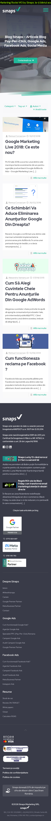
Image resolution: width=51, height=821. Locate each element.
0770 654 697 (11, 539)
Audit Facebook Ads (11, 675)
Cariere (5, 597)
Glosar (5, 712)
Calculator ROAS (9, 716)
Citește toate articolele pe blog (25, 510)
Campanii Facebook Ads (12, 670)
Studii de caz (8, 698)
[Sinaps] (25, 10)
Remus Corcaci (15, 136)
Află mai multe (39, 177)
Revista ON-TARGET (11, 703)
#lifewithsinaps (9, 592)
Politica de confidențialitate (15, 772)
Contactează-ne (24, 60)
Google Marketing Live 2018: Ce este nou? (22, 147)
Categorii (9, 106)
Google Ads (9, 618)
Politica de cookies (11, 777)
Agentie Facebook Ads (12, 666)
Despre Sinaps (11, 581)
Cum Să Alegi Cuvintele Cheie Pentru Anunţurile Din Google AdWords (25, 291)
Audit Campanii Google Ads (14, 643)
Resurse (7, 691)
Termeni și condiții (11, 768)
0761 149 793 (11, 556)
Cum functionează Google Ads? (15, 625)
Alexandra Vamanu (17, 277)
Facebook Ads (11, 655)
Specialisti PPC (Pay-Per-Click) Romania (19, 634)
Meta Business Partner (12, 606)
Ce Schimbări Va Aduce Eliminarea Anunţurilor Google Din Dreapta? (23, 216)
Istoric (5, 588)
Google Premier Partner (12, 601)
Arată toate (40, 109)
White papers (8, 707)
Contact (6, 610)
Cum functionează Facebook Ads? (16, 661)
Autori (35, 106)
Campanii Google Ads (11, 638)
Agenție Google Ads (11, 629)
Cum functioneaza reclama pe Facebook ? (25, 364)
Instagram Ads (8, 684)
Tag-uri (21, 106)
